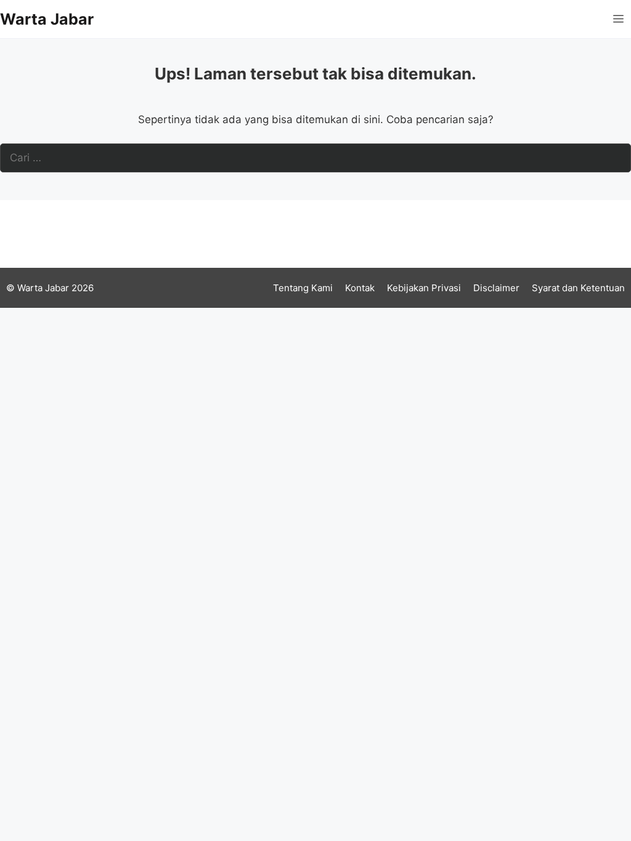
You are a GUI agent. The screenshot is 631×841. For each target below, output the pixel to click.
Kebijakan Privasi (424, 288)
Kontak (360, 288)
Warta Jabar (47, 19)
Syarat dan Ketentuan (578, 288)
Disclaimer (496, 288)
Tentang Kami (303, 288)
